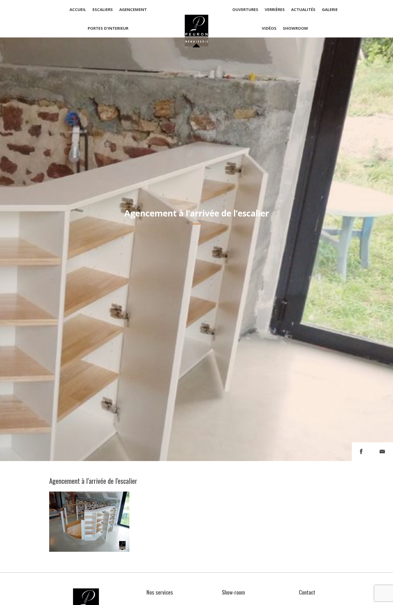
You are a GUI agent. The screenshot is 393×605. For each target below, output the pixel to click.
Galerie (330, 9)
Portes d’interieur (108, 28)
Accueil (78, 9)
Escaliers (103, 9)
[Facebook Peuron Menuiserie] (361, 451)
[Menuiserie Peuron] (196, 18)
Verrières (275, 9)
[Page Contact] (382, 451)
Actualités (303, 9)
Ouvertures (245, 9)
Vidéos (269, 28)
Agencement (133, 9)
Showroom (295, 28)
